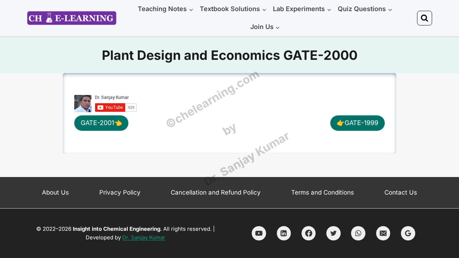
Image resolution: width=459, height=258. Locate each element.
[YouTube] (259, 233)
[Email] (383, 233)
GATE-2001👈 (101, 122)
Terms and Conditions (322, 192)
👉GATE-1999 (357, 122)
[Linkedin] (284, 233)
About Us (55, 192)
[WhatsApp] (358, 233)
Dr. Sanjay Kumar (143, 237)
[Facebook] (309, 233)
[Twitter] (333, 233)
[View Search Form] (424, 18)
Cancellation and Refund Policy (216, 192)
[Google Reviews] (408, 233)
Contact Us (400, 192)
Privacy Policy (120, 192)
